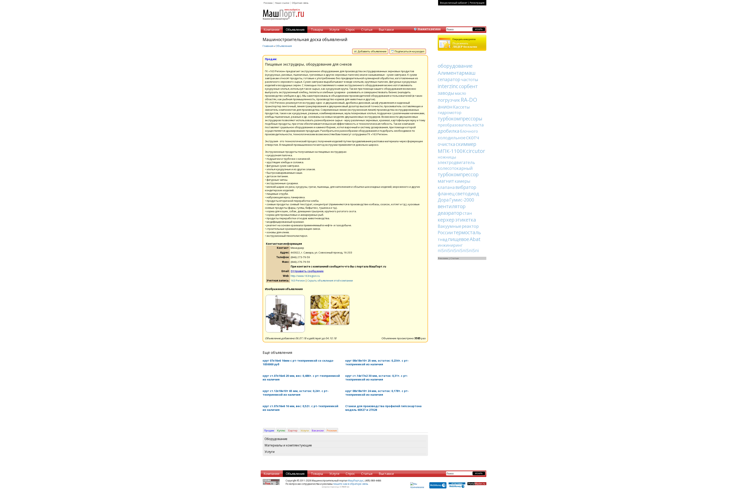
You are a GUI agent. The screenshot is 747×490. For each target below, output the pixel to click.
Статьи (366, 29)
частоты (469, 79)
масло (460, 93)
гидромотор (449, 112)
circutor (475, 150)
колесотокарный (455, 168)
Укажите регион (429, 29)
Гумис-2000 (461, 200)
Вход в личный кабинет (453, 2)
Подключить (464, 43)
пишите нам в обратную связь (350, 484)
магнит (446, 181)
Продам (269, 430)
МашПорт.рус (356, 480)
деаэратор (450, 212)
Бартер (292, 430)
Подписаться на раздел (409, 51)
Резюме (332, 430)
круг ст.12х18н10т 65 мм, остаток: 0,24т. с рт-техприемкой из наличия (296, 392)
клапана (446, 187)
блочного (469, 131)
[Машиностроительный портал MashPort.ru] (284, 22)
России (445, 232)
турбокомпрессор (458, 174)
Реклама (268, 2)
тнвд (442, 239)
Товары (317, 29)
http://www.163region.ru (305, 276)
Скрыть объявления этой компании (330, 280)
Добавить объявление (372, 51)
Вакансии (318, 430)
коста (478, 125)
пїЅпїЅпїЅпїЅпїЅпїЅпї (458, 250)
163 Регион (298, 280)
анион (445, 106)
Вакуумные (449, 226)
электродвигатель (456, 162)
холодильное (452, 137)
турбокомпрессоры (460, 118)
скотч (472, 137)
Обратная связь (300, 2)
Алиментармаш (456, 72)
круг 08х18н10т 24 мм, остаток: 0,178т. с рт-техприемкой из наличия (377, 392)
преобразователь (455, 125)
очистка (446, 144)
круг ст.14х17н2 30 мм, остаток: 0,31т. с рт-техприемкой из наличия (376, 377)
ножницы (447, 157)
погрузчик (449, 100)
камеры (462, 181)
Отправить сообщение (307, 271)
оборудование (455, 65)
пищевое (458, 239)
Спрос (350, 29)
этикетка (465, 219)
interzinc (448, 86)
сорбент (468, 86)
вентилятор (452, 206)
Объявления (295, 29)
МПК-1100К (452, 150)
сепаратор (449, 79)
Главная (268, 46)
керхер (446, 219)
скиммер (466, 144)
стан (467, 213)
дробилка (448, 131)
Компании (271, 29)
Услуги (334, 29)
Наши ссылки (282, 2)
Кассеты (461, 107)
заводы (446, 93)
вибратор (465, 187)
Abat (475, 239)
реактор (470, 226)
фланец (446, 193)
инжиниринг (450, 245)
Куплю (281, 430)
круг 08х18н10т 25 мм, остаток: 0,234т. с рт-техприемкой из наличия (377, 362)
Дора (443, 200)
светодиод (467, 193)
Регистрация (477, 2)
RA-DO (469, 99)
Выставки (386, 29)
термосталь (467, 232)
